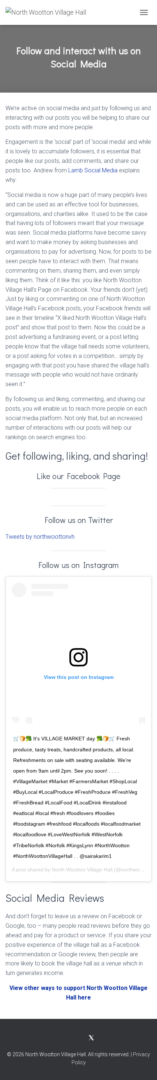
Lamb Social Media (93, 170)
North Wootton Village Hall (82, 869)
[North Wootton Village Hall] (48, 12)
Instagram (81, 1038)
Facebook (68, 1038)
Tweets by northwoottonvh (39, 536)
